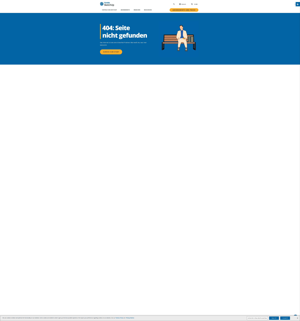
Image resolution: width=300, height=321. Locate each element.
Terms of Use (119, 318)
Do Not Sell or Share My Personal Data (257, 318)
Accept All (285, 318)
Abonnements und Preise (184, 10)
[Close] (297, 318)
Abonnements (125, 10)
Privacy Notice (130, 318)
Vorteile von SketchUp (109, 10)
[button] (181, 4)
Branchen (137, 10)
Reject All (274, 318)
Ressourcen (148, 10)
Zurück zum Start (111, 52)
